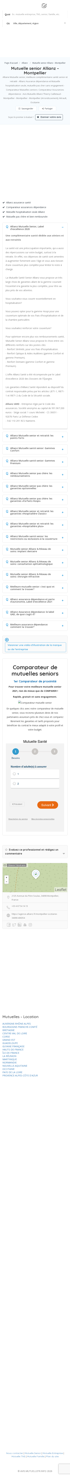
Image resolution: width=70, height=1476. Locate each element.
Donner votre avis (50, 117)
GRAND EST (8, 1039)
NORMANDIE (9, 1062)
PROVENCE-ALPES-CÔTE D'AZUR (20, 1075)
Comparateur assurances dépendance (26, 207)
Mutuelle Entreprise (53, 1453)
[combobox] (35, 23)
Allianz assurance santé (18, 202)
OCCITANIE (8, 1069)
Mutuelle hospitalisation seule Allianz (25, 211)
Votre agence (56, 50)
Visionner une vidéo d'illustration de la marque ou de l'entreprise (35, 647)
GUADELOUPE (10, 1043)
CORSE (6, 1036)
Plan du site (52, 1456)
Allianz (25, 63)
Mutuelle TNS (18, 1456)
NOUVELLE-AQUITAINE (14, 1065)
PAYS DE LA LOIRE (12, 1072)
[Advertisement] (35, 164)
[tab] (35, 227)
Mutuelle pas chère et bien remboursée (27, 216)
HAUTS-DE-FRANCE (12, 1049)
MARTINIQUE (9, 1059)
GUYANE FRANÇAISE (13, 1046)
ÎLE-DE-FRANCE (10, 1052)
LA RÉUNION (9, 1056)
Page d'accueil (11, 63)
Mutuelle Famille (35, 1456)
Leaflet (61, 889)
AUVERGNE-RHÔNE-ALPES (16, 1023)
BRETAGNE (8, 1030)
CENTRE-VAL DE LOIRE (14, 1033)
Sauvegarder (27, 108)
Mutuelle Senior (33, 1453)
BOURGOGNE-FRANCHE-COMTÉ (19, 1026)
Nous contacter (14, 1453)
